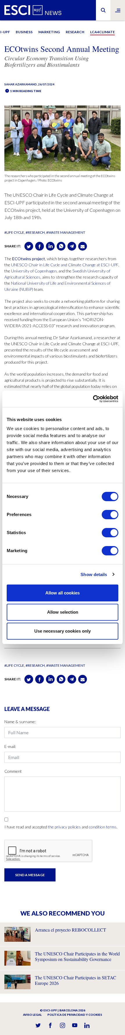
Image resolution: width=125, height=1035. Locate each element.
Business (24, 32)
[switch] (110, 514)
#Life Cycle (14, 232)
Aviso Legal (32, 1014)
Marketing (49, 32)
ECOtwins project (28, 258)
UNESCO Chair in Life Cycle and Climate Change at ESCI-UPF (64, 264)
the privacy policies (64, 826)
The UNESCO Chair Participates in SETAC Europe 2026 (75, 980)
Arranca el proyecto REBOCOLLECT (70, 930)
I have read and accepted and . (60, 826)
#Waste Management (65, 232)
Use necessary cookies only (62, 631)
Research (75, 32)
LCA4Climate (102, 32)
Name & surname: (20, 721)
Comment (13, 771)
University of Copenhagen (34, 270)
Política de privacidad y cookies (74, 1014)
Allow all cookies (62, 592)
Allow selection (62, 612)
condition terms (103, 826)
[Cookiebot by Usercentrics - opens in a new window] (92, 399)
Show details (94, 574)
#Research (35, 232)
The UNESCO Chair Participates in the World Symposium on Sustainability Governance (77, 956)
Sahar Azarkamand (20, 84)
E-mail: (10, 746)
